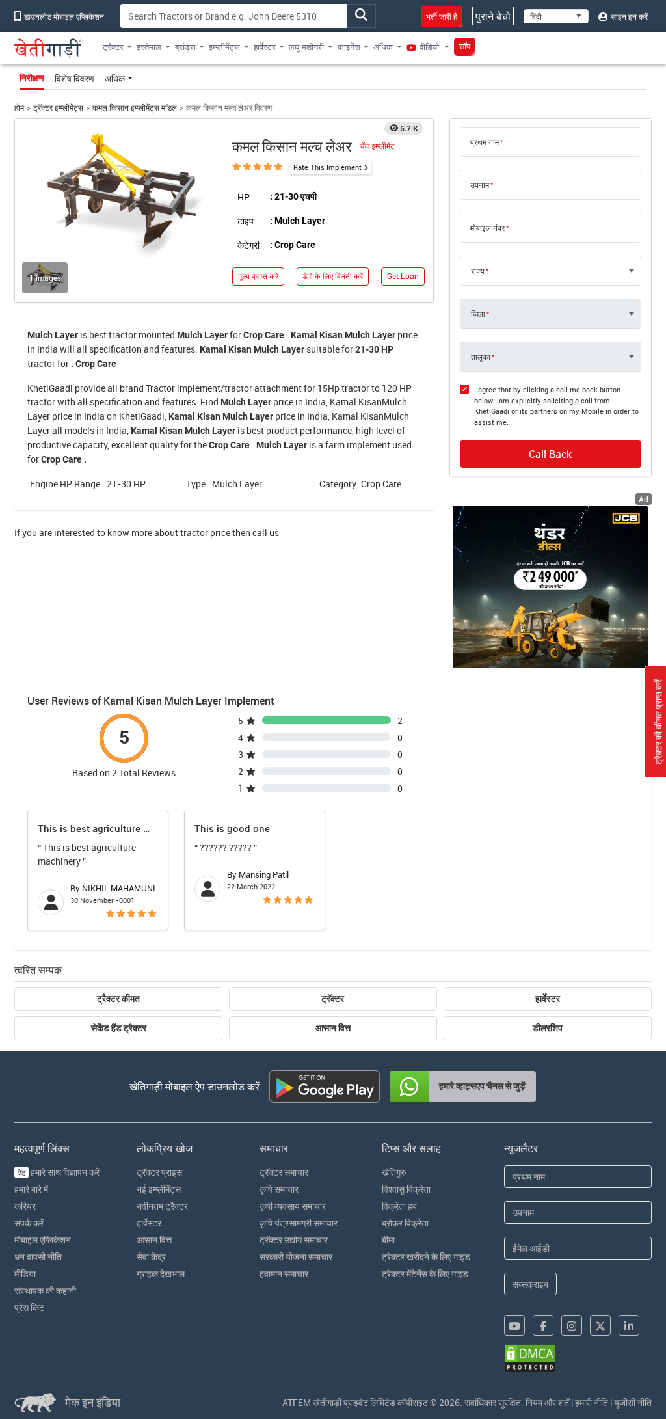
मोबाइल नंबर (487, 228)
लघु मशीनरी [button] (306, 47)
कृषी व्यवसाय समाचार (293, 1206)
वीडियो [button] (429, 47)
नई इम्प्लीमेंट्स (159, 1189)
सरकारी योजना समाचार (296, 1256)
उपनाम (479, 185)
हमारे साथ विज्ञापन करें (59, 1172)
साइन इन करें (628, 16)
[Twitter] (600, 1325)
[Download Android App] (324, 1086)
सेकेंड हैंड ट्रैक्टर (118, 1028)
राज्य (478, 271)
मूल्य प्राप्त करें (258, 276)
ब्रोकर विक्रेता (405, 1223)
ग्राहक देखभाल (161, 1273)
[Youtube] (514, 1325)
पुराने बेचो (493, 16)
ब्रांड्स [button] (185, 47)
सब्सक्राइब (530, 1284)
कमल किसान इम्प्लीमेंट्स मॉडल (134, 108)
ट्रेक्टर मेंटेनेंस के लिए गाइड (425, 1273)
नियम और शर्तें (547, 1402)
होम (19, 108)
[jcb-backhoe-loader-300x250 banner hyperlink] (550, 587)
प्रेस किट (29, 1307)
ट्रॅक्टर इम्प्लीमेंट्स (58, 108)
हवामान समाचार (284, 1273)
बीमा (388, 1240)
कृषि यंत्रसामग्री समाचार (299, 1223)
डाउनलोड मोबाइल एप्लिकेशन (63, 16)
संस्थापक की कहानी (45, 1290)
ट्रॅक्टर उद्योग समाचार (294, 1240)
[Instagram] (571, 1325)
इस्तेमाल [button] (149, 47)
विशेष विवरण (74, 78)
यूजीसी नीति (633, 1402)
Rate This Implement (327, 167)
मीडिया (25, 1273)
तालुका (480, 356)
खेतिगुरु (394, 1172)
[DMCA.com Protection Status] (530, 1358)
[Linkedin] (629, 1325)
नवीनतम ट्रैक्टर (162, 1206)
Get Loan (403, 276)
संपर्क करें (29, 1223)
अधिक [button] (383, 47)
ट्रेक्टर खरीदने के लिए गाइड (426, 1256)
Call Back (550, 454)
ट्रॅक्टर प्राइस (159, 1172)
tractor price (205, 532)
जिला (478, 314)
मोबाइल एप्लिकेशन (42, 1240)
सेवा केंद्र (151, 1256)
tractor (123, 335)
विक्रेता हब (399, 1206)
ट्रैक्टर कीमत (118, 998)
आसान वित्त (333, 1028)
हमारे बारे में (31, 1189)
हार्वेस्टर (547, 998)
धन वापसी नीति (38, 1256)
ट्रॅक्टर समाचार (284, 1172)
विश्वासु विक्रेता (406, 1189)
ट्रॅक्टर (332, 998)
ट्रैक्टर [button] (113, 47)
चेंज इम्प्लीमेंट (377, 146)
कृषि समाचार (279, 1189)
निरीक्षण (32, 78)
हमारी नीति (591, 1402)
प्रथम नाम (484, 142)
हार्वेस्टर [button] (265, 47)
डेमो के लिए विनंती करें (332, 276)
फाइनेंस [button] (349, 47)
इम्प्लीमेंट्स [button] (224, 47)
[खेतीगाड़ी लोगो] (48, 48)
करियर (25, 1206)
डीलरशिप (548, 1028)
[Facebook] (543, 1325)
